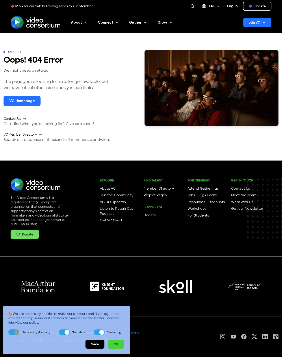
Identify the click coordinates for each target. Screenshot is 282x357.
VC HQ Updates (113, 202)
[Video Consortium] (35, 22)
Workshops (196, 208)
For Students (198, 215)
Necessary (36, 332)
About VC (108, 188)
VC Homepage (22, 101)
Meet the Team (243, 195)
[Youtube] (233, 336)
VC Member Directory (20, 134)
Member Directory (159, 188)
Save (95, 344)
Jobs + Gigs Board (202, 195)
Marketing (114, 332)
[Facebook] (244, 336)
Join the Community (117, 195)
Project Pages (155, 195)
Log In (232, 6)
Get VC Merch (111, 220)
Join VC (254, 22)
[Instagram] (222, 336)
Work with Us (242, 202)
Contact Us (12, 119)
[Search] (193, 6)
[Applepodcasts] (275, 336)
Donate (260, 6)
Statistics (78, 332)
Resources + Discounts (206, 202)
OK (116, 344)
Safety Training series (51, 6)
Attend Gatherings (203, 188)
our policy (30, 323)
